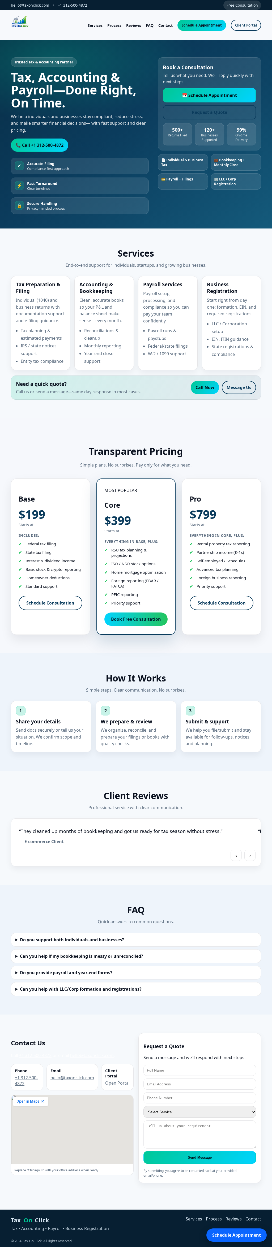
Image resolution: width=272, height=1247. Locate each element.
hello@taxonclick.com (30, 5)
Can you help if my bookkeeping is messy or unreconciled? (81, 956)
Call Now (205, 387)
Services (95, 25)
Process (114, 25)
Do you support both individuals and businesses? (72, 940)
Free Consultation (242, 5)
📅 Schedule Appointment (209, 95)
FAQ (150, 25)
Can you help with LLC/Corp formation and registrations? (81, 989)
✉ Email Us (87, 145)
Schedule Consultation (50, 603)
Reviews (133, 25)
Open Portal (117, 1083)
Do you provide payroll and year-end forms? (66, 973)
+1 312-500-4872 (72, 5)
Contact (165, 25)
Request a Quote (209, 112)
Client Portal (246, 25)
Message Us (239, 387)
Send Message (200, 1157)
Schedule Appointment (202, 25)
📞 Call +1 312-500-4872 (39, 145)
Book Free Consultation (136, 619)
